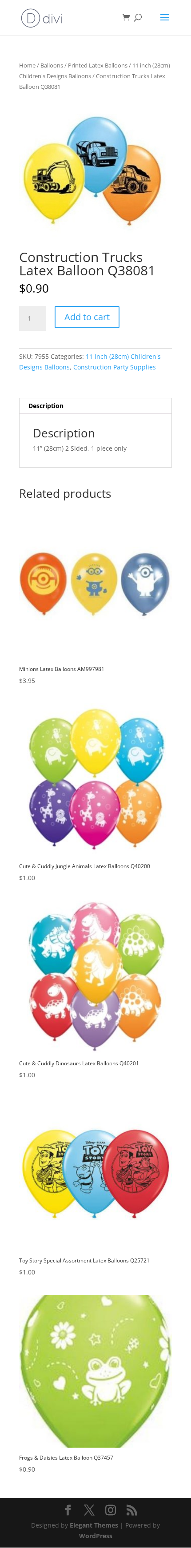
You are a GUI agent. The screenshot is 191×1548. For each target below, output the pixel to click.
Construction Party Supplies (114, 367)
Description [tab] (46, 405)
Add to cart (87, 317)
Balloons (51, 65)
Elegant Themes (94, 1525)
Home (27, 65)
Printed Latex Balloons (97, 65)
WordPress (95, 1536)
